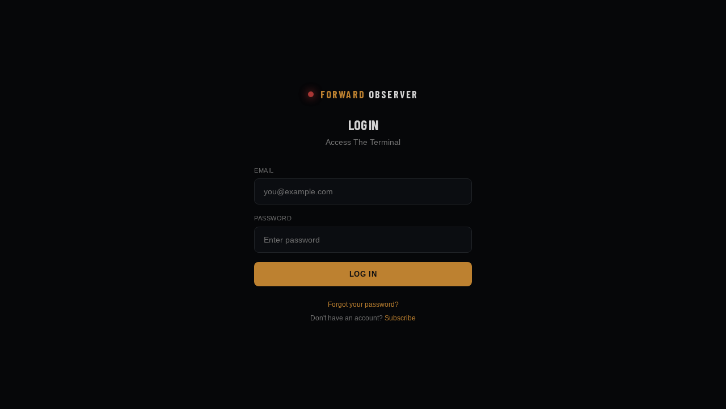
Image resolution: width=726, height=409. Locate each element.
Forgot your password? (363, 304)
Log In (363, 274)
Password (273, 218)
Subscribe (400, 318)
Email (264, 170)
